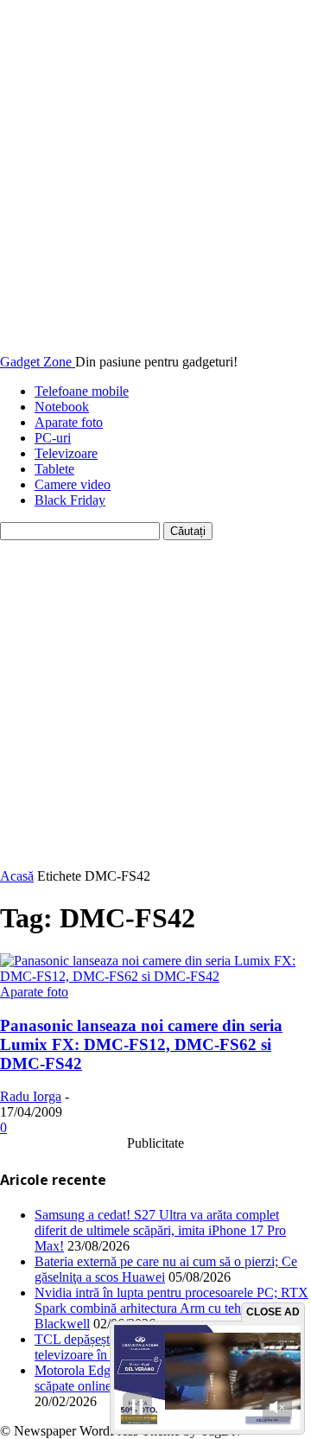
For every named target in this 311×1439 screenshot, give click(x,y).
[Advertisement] (155, 704)
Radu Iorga (30, 1096)
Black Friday (70, 500)
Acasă (17, 876)
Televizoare (66, 453)
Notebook (62, 406)
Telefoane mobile (82, 391)
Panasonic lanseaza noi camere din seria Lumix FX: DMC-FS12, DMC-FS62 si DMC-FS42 (141, 1044)
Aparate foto (69, 422)
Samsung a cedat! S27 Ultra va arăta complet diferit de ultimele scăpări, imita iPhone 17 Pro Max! (160, 1230)
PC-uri (53, 437)
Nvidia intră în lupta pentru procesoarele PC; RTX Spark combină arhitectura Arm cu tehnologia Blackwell (171, 1308)
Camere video (73, 484)
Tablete (54, 469)
